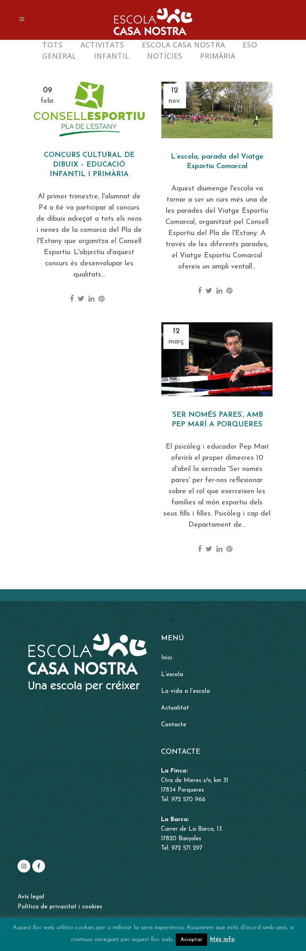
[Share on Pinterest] (101, 299)
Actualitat (175, 708)
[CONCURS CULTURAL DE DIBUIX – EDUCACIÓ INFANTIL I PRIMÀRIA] (89, 109)
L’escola (172, 675)
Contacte (173, 725)
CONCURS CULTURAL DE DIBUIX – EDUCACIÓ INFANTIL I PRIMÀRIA (89, 165)
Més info (222, 940)
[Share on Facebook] (72, 299)
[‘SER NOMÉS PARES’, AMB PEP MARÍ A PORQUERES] (217, 359)
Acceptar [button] (191, 939)
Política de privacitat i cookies (60, 907)
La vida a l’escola (185, 691)
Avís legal (31, 897)
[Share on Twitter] (81, 299)
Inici (166, 658)
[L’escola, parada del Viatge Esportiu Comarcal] (217, 110)
